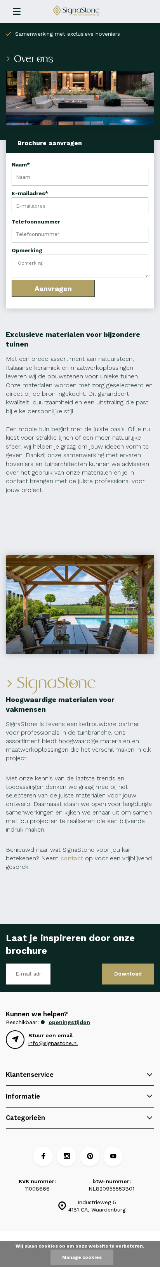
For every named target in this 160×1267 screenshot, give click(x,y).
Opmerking (27, 250)
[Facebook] (43, 1156)
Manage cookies (82, 1257)
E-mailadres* (30, 193)
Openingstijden (69, 1022)
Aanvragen (53, 288)
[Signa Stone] (84, 11)
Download (128, 974)
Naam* (21, 164)
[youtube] (113, 1156)
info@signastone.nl (53, 1043)
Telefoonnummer (36, 221)
